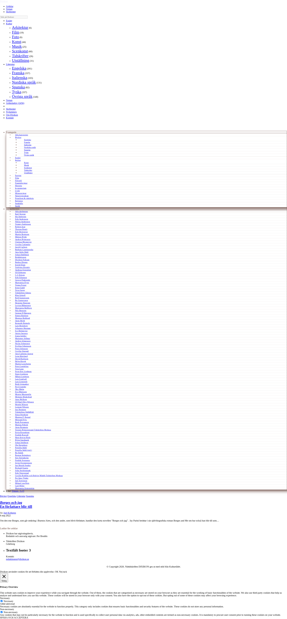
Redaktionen (20, 257)
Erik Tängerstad (22, 473)
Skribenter (11, 11)
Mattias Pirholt (21, 425)
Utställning (20, 60)
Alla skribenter (21, 211)
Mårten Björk (21, 237)
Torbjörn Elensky (22, 267)
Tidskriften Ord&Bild (24, 412)
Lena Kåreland (21, 356)
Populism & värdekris (24, 198)
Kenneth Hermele (22, 323)
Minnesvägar (20, 193)
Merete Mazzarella (23, 394)
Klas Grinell (20, 295)
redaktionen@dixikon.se (17, 559)
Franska (18, 73)
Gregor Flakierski (22, 280)
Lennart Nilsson (22, 407)
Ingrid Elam (20, 265)
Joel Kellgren (9, 513)
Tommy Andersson (23, 224)
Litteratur (10, 64)
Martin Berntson (22, 234)
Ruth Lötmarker (22, 384)
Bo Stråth (19, 453)
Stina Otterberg (21, 414)
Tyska (16, 92)
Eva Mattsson (21, 392)
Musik (17, 46)
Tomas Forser (20, 285)
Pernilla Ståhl (21, 447)
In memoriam (20, 188)
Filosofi (18, 180)
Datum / (16, 491)
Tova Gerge (20, 290)
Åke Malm (19, 389)
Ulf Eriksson (20, 272)
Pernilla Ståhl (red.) (23, 450)
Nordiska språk (24, 82)
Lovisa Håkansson (23, 305)
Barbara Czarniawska (24, 249)
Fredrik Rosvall (22, 435)
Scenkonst (20, 51)
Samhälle (19, 203)
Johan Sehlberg (21, 442)
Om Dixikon (12, 115)
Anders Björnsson (22, 239)
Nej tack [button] (63, 571)
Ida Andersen (20, 216)
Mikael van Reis (22, 483)
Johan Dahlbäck (22, 254)
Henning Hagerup (22, 303)
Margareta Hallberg (23, 308)
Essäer (9, 20)
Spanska (18, 87)
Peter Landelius (22, 366)
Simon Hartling (21, 315)
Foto (15, 37)
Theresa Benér (21, 229)
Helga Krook (20, 361)
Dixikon (4, 1)
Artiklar (9, 6)
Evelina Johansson (23, 346)
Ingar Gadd (20, 287)
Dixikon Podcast (22, 260)
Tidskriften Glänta (23, 293)
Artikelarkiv (15, 103)
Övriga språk (22, 96)
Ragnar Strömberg (23, 455)
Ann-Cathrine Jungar (24, 354)
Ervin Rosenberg (22, 432)
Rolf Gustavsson (22, 298)
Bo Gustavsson (21, 300)
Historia (18, 185)
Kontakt (10, 118)
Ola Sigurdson (21, 445)
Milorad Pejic (21, 420)
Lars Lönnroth (21, 381)
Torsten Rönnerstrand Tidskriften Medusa (33, 430)
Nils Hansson (20, 310)
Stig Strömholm (22, 458)
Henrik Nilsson (21, 404)
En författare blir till (16, 504)
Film (15, 32)
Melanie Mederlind (23, 397)
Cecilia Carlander (22, 244)
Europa (18, 175)
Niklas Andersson (22, 221)
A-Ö (22, 491)
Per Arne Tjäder (21, 478)
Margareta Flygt (22, 282)
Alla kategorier (21, 135)
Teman (9, 9)
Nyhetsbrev (11, 112)
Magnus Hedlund (22, 318)
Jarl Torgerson (21, 480)
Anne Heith (20, 321)
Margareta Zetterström (24, 488)
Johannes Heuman (23, 328)
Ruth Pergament (22, 422)
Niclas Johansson (22, 343)
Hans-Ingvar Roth (22, 437)
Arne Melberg (21, 399)
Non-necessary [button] (7, 609)
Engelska (19, 68)
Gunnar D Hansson (23, 313)
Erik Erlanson (21, 277)
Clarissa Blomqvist (23, 242)
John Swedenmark (23, 470)
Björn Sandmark (22, 440)
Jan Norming (20, 409)
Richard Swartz (21, 468)
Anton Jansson (21, 333)
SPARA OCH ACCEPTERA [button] (14, 617)
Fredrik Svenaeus (22, 460)
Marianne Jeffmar (22, 338)
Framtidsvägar (21, 183)
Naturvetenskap (22, 196)
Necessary (8, 601)
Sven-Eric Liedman (23, 371)
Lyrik (17, 191)
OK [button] (56, 571)
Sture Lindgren (21, 374)
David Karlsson (21, 359)
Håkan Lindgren (22, 376)
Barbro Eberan (21, 262)
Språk (17, 206)
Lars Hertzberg (21, 326)
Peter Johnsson (21, 348)
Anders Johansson (22, 341)
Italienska (19, 77)
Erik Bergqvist (21, 232)
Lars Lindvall (21, 379)
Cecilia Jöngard (22, 351)
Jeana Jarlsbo (20, 336)
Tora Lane (19, 369)
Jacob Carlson (21, 247)
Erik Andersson (21, 219)
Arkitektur (20, 27)
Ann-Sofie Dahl (21, 252)
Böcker (18, 137)
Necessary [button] (5, 598)
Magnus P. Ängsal (22, 417)
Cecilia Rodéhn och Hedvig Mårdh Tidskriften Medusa (39, 475)
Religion (19, 201)
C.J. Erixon (20, 275)
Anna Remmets (21, 427)
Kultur (9, 23)
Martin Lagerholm (23, 364)
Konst (16, 41)
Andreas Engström (23, 270)
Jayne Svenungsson (23, 463)
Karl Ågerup (20, 214)
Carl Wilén (19, 486)
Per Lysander (20, 387)
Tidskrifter (20, 56)
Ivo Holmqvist (21, 331)
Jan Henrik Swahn (22, 465)
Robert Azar (20, 227)
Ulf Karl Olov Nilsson (24, 402)
